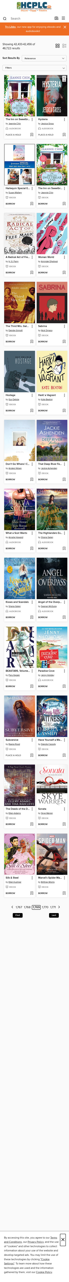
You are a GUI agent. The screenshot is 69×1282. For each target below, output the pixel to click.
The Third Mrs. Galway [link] (18, 326)
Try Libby (10, 27)
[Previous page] (12, 907)
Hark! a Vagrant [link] (47, 395)
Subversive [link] (12, 740)
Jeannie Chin (15, 123)
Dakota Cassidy (48, 744)
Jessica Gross (47, 123)
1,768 (27, 907)
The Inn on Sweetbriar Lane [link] (18, 119)
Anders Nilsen (15, 468)
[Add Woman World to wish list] (64, 273)
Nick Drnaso (46, 330)
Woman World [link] (46, 257)
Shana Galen (47, 537)
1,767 (19, 907)
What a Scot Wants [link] (16, 533)
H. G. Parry (13, 261)
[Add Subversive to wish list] (32, 755)
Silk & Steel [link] (12, 877)
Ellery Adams (15, 813)
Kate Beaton (47, 399)
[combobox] (27, 19)
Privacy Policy (36, 1242)
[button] (57, 47)
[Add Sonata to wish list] (64, 824)
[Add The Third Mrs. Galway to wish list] (32, 342)
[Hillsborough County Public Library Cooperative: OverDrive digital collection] (34, 7)
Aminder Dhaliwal (49, 261)
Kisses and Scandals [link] (17, 602)
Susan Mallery (15, 192)
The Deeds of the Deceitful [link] (18, 809)
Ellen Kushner (15, 882)
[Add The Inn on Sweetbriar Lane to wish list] (32, 135)
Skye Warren (47, 813)
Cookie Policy (44, 1272)
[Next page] (59, 907)
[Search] (5, 18)
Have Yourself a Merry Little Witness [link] (50, 740)
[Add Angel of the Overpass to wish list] (64, 617)
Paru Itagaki (14, 675)
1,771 (53, 907)
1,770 (45, 907)
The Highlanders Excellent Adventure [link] (50, 533)
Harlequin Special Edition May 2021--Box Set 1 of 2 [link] (18, 188)
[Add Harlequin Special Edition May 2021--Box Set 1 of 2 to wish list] (32, 204)
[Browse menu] (63, 18)
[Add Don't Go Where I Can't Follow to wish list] (32, 480)
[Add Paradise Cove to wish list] (64, 686)
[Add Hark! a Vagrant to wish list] (64, 411)
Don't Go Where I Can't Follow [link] (18, 464)
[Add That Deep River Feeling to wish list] (64, 480)
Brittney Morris (48, 882)
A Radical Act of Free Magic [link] (18, 257)
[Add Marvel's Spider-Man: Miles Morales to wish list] (64, 893)
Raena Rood (14, 744)
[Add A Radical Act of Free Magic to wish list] (32, 273)
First (17, 915)
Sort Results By (11, 58)
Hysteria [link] (43, 119)
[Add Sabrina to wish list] (64, 342)
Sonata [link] (42, 809)
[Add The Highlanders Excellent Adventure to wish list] (64, 549)
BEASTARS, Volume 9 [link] (18, 671)
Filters (8, 67)
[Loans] (56, 19)
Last (54, 915)
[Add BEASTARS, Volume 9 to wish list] (32, 686)
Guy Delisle (14, 399)
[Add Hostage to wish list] (32, 411)
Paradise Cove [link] (46, 671)
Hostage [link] (10, 395)
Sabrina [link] (42, 326)
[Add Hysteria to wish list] (64, 135)
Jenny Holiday (47, 675)
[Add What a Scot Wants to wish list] (32, 549)
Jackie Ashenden (49, 468)
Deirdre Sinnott (16, 330)
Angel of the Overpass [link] (50, 602)
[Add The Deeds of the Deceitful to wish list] (32, 824)
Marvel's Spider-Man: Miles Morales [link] (50, 877)
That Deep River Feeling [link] (50, 464)
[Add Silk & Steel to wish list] (32, 893)
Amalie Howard (16, 537)
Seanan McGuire (49, 606)
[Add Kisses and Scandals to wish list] (32, 617)
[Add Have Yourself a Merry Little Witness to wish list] (64, 755)
